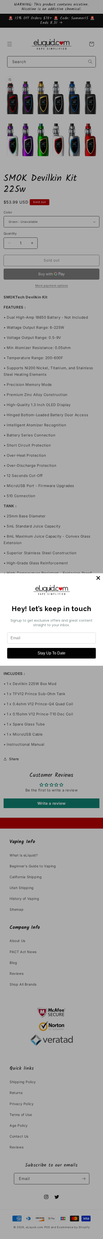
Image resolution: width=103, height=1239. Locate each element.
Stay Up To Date (51, 653)
